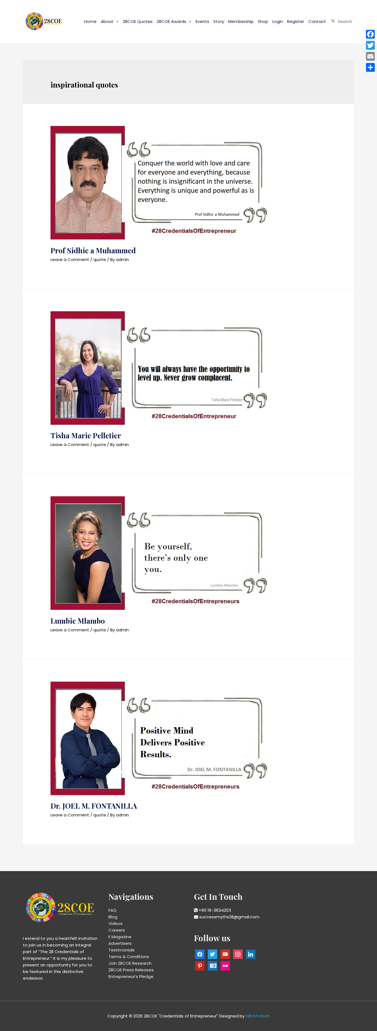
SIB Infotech (258, 1016)
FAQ (112, 910)
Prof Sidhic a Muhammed (93, 250)
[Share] (370, 67)
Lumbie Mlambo (78, 621)
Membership (241, 21)
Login (277, 21)
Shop (263, 21)
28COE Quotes (138, 21)
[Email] (370, 56)
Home (90, 21)
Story (218, 21)
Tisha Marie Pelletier (86, 435)
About (107, 21)
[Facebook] (370, 34)
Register (295, 21)
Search (345, 21)
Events (202, 21)
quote (99, 259)
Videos (115, 923)
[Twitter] (370, 45)
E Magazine (119, 937)
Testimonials (121, 950)
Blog (112, 917)
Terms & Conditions (128, 956)
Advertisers (120, 943)
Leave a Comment (70, 259)
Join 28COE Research (130, 963)
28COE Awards (171, 21)
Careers (116, 930)
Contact (317, 21)
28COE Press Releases (131, 970)
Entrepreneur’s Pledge (130, 976)
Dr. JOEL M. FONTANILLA (94, 806)
